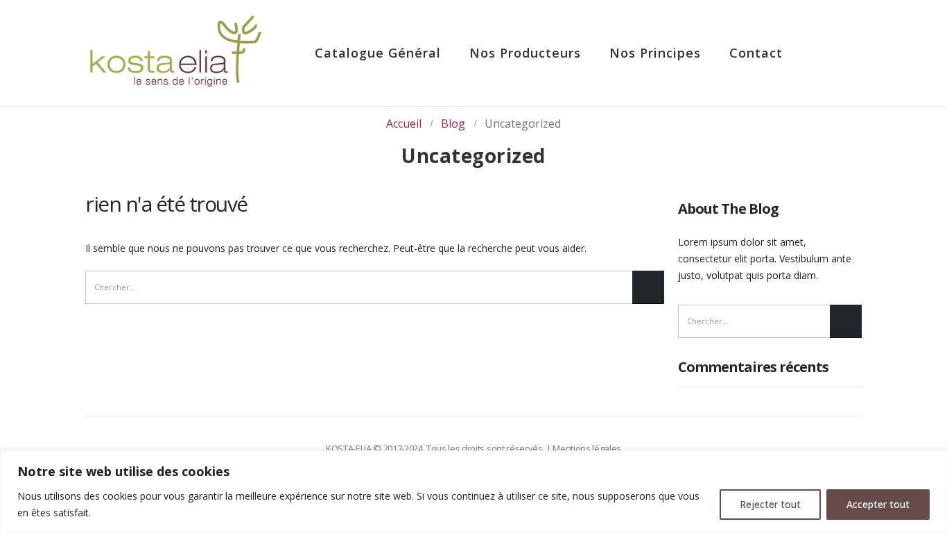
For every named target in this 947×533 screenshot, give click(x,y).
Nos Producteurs (525, 52)
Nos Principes (655, 52)
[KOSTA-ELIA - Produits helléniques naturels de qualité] (175, 53)
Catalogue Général (378, 52)
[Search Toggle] (834, 53)
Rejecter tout (770, 504)
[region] (473, 491)
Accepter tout (878, 504)
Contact (756, 52)
